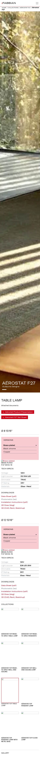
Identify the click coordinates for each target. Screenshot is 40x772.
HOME (4, 7)
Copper (6, 452)
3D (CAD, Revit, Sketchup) (13, 508)
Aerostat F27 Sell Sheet (16, 417)
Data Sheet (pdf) (8, 496)
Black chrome (9, 448)
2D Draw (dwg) (7, 505)
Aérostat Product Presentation (19, 412)
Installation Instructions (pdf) (14, 502)
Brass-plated (9, 445)
